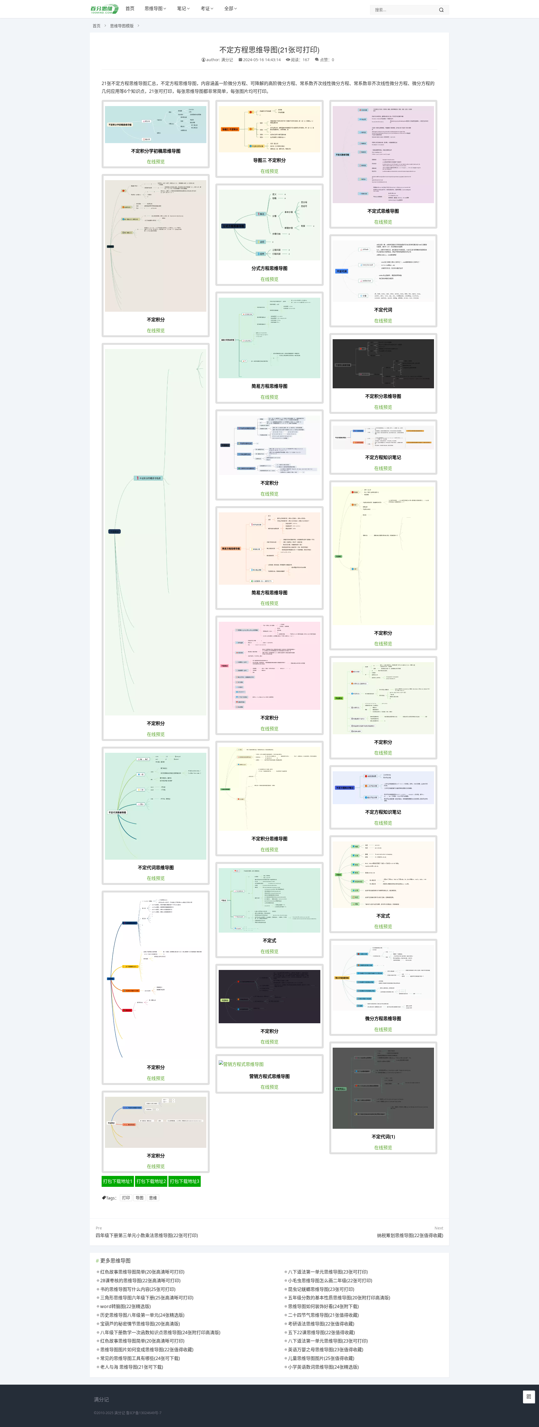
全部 (228, 8)
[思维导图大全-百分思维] (105, 12)
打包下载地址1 (118, 1181)
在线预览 (156, 162)
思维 (153, 1198)
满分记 (119, 1412)
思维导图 (154, 8)
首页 (129, 8)
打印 (126, 1198)
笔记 (181, 8)
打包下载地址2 (151, 1181)
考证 (205, 8)
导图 (139, 1198)
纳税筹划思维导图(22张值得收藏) (410, 1235)
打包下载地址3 (184, 1181)
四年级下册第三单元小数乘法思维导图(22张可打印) (147, 1235)
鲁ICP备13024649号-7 (143, 1412)
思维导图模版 (122, 25)
